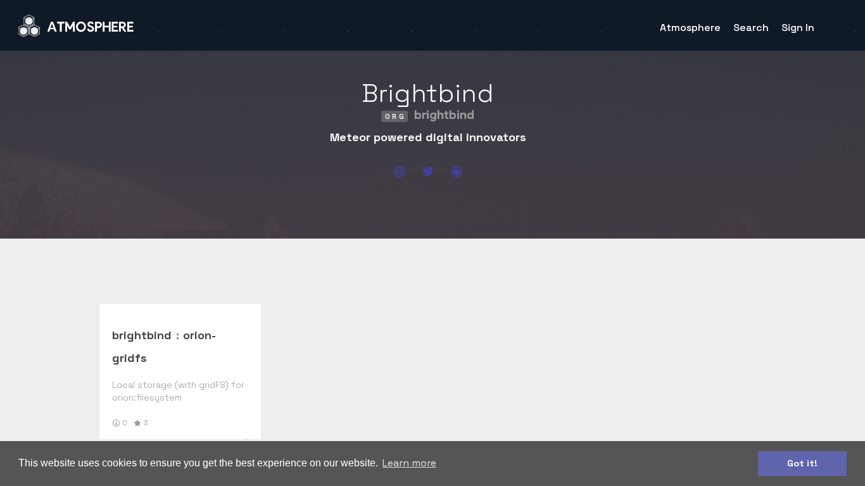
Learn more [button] (409, 463)
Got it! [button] (802, 463)
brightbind (142, 335)
